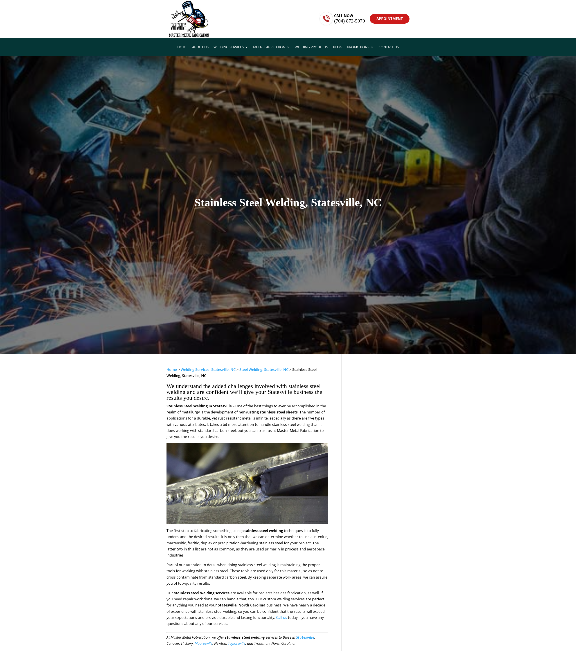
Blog (337, 47)
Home (182, 47)
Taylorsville (236, 643)
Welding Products (311, 47)
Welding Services (229, 47)
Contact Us (389, 47)
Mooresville (203, 643)
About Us (200, 47)
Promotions (358, 47)
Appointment (389, 18)
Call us (281, 617)
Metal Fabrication (269, 47)
